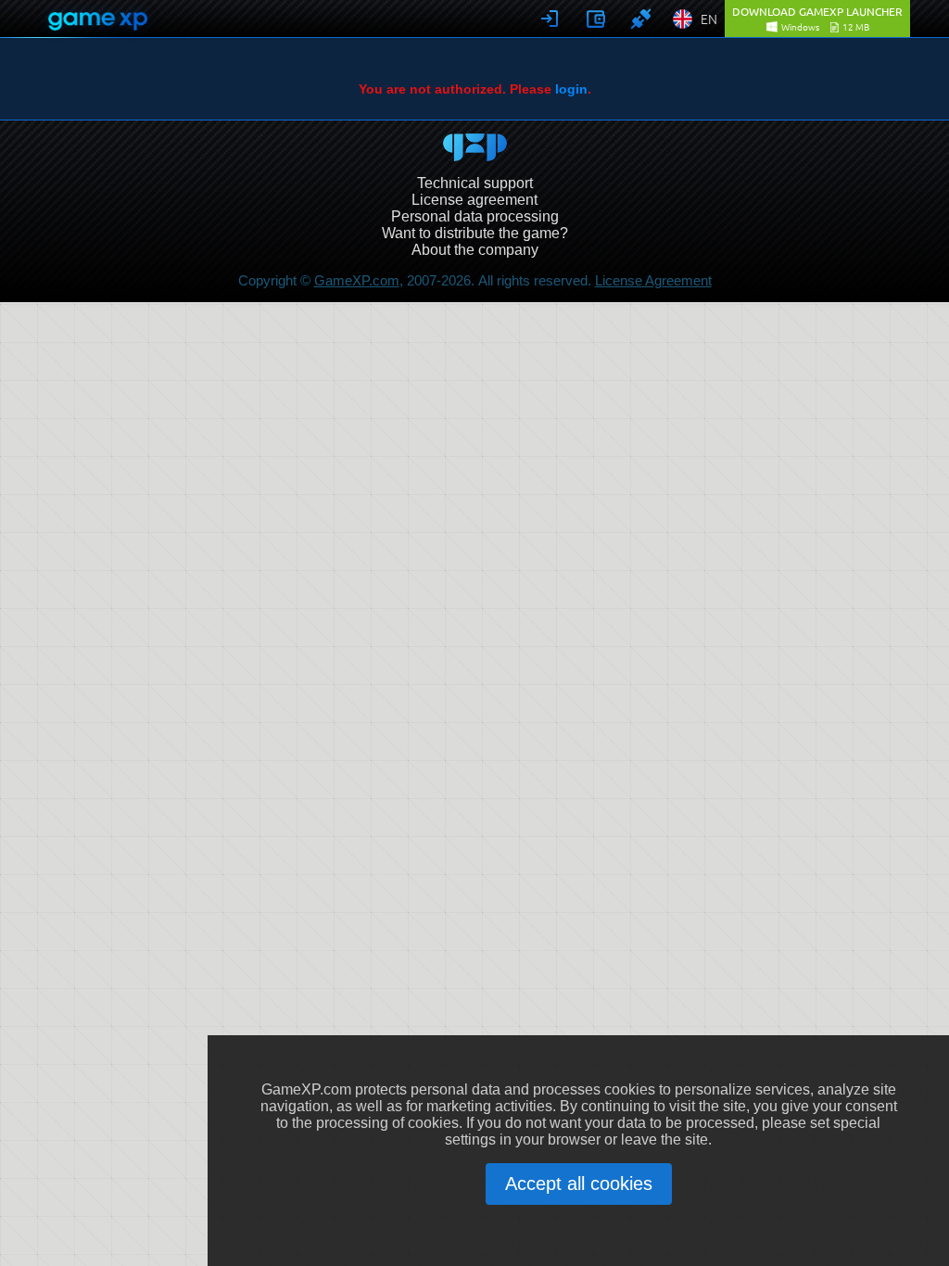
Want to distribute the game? (475, 233)
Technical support (475, 183)
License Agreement (653, 280)
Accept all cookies (578, 1183)
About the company (474, 250)
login (571, 89)
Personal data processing (475, 216)
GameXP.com (356, 280)
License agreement (474, 200)
